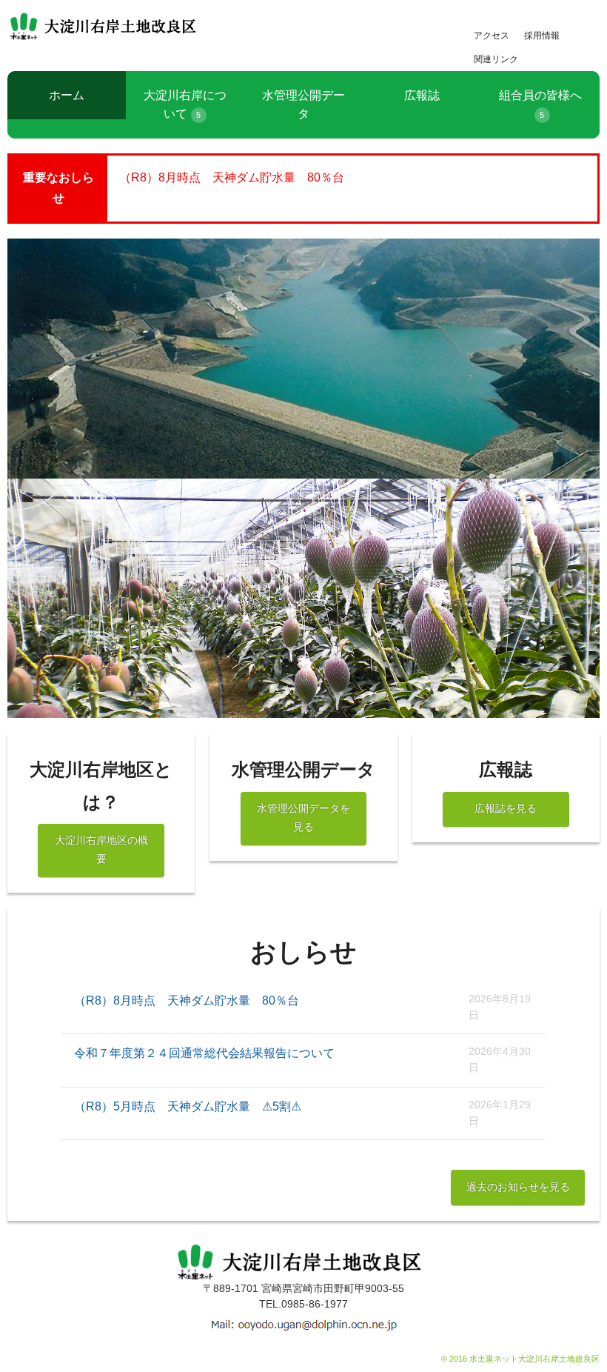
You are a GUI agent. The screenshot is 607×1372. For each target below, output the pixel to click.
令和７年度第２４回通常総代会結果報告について (204, 1053)
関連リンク (496, 59)
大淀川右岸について (185, 105)
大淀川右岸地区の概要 (101, 849)
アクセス (491, 35)
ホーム (66, 95)
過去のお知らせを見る (518, 1187)
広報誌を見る (505, 808)
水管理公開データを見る (303, 817)
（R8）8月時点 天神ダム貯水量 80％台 (231, 177)
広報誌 (422, 95)
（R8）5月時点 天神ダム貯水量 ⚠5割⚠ (187, 1106)
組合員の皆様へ (540, 104)
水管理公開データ (303, 105)
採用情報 (542, 35)
